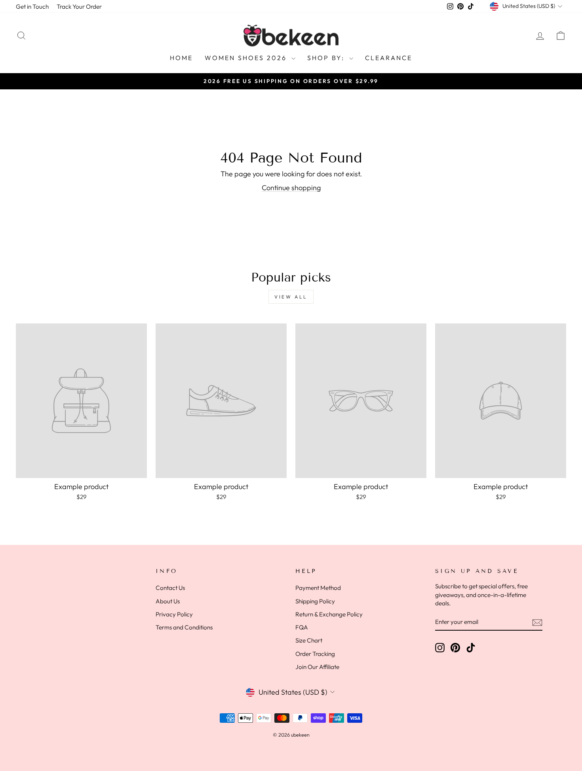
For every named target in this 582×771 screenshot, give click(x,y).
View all (291, 297)
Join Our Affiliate (317, 667)
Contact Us (170, 587)
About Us (168, 601)
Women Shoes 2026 (247, 58)
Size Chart (308, 640)
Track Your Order (79, 6)
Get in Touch (32, 6)
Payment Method (318, 587)
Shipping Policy (315, 601)
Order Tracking (315, 654)
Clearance (389, 58)
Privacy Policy (174, 614)
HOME (181, 58)
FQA (301, 627)
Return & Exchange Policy (329, 614)
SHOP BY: (327, 58)
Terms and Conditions (184, 627)
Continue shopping (291, 187)
